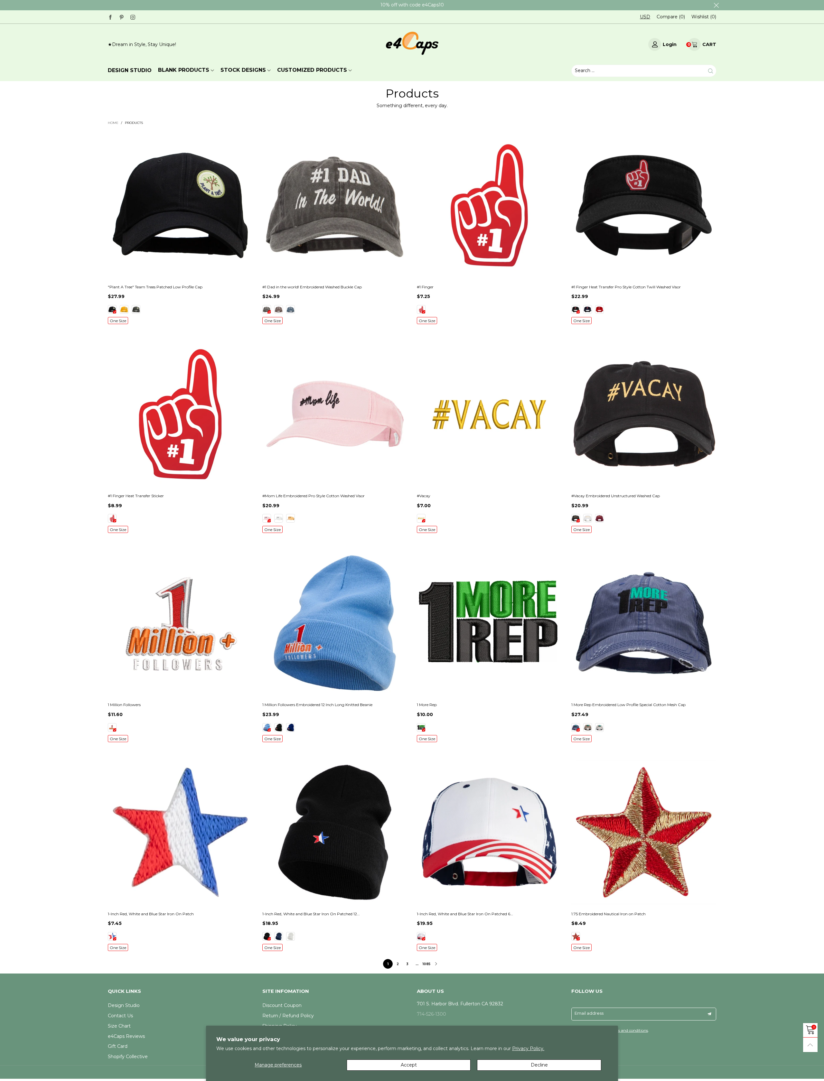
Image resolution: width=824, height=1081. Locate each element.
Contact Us (120, 1016)
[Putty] (599, 727)
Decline (539, 1065)
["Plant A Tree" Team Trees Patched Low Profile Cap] (180, 205)
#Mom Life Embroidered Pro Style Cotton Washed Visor (313, 495)
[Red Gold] (575, 936)
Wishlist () (703, 17)
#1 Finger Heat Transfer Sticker (136, 495)
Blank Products (183, 70)
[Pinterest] (121, 17)
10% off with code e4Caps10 (412, 5)
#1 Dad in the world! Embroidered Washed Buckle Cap (312, 286)
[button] (709, 1014)
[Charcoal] (136, 309)
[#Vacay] (489, 414)
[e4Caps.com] (412, 43)
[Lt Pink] (266, 518)
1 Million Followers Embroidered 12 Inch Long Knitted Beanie (317, 704)
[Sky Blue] (266, 727)
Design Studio (124, 1005)
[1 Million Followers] (180, 623)
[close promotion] (716, 5)
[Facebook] (110, 17)
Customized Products (312, 70)
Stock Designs (243, 70)
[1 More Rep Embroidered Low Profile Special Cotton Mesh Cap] (643, 623)
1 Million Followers (124, 704)
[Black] (112, 309)
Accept (409, 1065)
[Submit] (710, 70)
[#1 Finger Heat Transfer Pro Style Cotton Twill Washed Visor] (643, 205)
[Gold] (124, 309)
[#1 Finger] (489, 205)
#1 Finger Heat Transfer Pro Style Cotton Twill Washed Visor (626, 286)
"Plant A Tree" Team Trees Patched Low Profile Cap (155, 286)
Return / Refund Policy (288, 1016)
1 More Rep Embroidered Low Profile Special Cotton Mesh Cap (628, 704)
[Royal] (290, 727)
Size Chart (119, 1026)
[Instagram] (132, 17)
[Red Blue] (112, 936)
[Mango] (290, 518)
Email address (589, 1013)
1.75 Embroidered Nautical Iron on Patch (608, 913)
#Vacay (423, 495)
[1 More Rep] (489, 623)
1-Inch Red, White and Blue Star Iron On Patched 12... (311, 913)
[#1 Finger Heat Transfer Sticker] (180, 414)
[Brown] (278, 309)
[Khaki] (587, 727)
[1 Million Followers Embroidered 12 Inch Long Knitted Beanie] (334, 623)
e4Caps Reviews (126, 1036)
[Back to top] (810, 1045)
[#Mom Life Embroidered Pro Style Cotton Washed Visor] (334, 414)
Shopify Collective (128, 1056)
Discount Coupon (282, 1005)
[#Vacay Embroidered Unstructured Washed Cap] (643, 414)
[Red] (599, 309)
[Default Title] (421, 309)
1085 (426, 964)
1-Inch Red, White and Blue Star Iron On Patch (151, 913)
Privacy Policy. (528, 1048)
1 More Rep (427, 704)
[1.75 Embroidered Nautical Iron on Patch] (643, 832)
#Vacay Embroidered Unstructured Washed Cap (615, 495)
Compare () (671, 17)
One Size (118, 320)
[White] (278, 518)
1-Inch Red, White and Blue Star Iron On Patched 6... (465, 913)
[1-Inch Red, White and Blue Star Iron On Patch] (180, 832)
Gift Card (117, 1046)
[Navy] (290, 309)
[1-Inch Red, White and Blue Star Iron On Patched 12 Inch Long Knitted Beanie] (334, 832)
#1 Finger (425, 286)
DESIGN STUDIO (130, 70)
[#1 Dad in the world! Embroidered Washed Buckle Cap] (334, 205)
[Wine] (599, 518)
